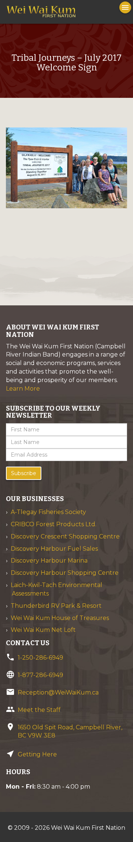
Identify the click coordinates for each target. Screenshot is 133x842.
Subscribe (23, 473)
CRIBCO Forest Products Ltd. (53, 524)
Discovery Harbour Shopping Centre (65, 572)
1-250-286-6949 (40, 657)
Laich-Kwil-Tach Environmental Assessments (56, 589)
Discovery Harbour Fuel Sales (54, 548)
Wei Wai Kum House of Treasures (60, 617)
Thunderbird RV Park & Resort (56, 605)
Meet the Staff (39, 709)
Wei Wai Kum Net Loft (43, 629)
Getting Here (37, 754)
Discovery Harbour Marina (49, 560)
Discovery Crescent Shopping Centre (65, 536)
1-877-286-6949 (40, 675)
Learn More (23, 388)
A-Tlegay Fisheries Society (48, 512)
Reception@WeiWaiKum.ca (58, 692)
